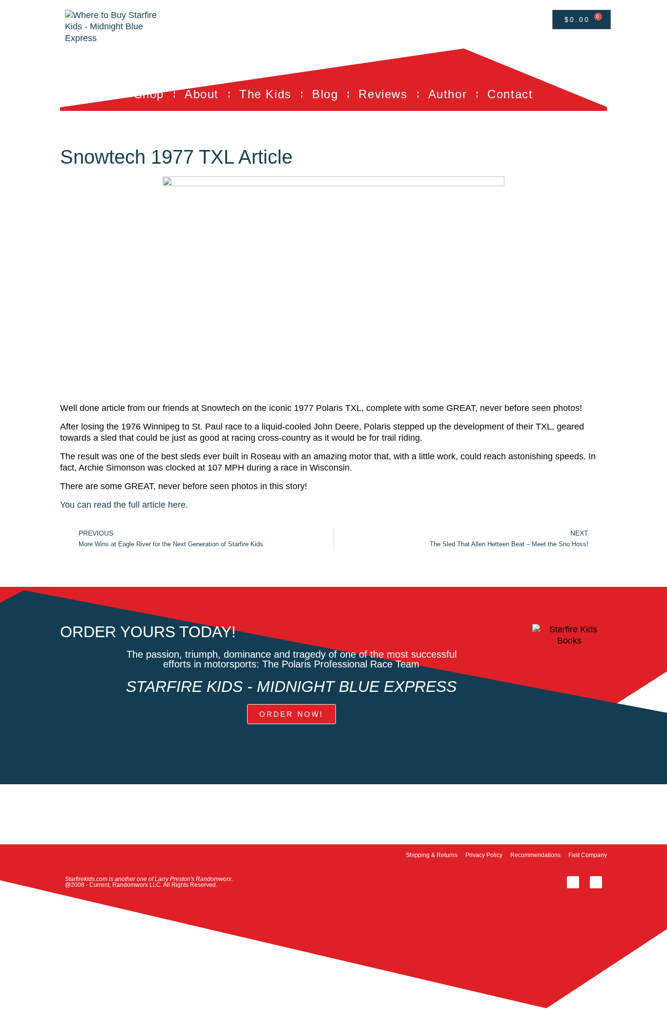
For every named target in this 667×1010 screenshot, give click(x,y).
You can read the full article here (123, 505)
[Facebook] (573, 882)
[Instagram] (596, 882)
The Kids (265, 94)
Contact (510, 94)
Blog (325, 94)
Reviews (382, 94)
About (202, 94)
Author (447, 94)
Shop (149, 94)
